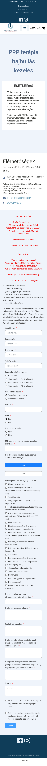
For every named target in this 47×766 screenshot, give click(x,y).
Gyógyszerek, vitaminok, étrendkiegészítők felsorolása (18, 595)
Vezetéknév (10, 328)
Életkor (8, 404)
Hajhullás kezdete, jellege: (16, 608)
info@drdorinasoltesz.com (23, 12)
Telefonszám (11, 361)
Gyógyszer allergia (13, 428)
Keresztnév (10, 339)
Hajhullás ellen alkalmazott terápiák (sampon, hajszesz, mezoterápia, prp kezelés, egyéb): (20, 643)
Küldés (10, 725)
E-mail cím (9, 350)
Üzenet (8, 683)
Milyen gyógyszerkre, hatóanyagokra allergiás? (21, 442)
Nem (7, 415)
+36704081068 (23, 9)
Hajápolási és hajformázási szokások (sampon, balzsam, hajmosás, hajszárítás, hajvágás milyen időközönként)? (23, 664)
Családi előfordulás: (13, 624)
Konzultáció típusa (13, 392)
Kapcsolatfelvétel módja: (16, 372)
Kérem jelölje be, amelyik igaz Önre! (20, 480)
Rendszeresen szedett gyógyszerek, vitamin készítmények (20, 456)
